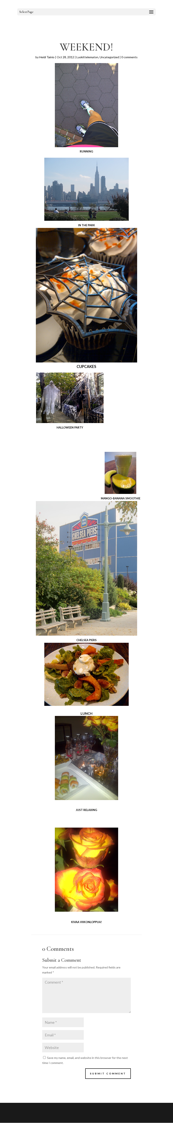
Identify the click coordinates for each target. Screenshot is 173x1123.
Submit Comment (108, 1073)
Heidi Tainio (46, 57)
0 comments (129, 57)
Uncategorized (109, 57)
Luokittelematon (87, 57)
